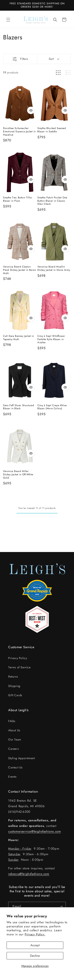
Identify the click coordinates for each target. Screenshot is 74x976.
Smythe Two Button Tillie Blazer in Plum (17, 199)
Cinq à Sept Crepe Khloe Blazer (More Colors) (52, 407)
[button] (8, 19)
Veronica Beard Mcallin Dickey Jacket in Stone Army (53, 268)
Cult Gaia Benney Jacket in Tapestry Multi (18, 338)
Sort (51, 59)
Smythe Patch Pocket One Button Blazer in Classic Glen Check (52, 201)
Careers (13, 749)
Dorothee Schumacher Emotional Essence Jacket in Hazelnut (19, 131)
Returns (13, 676)
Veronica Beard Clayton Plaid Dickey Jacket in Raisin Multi (19, 270)
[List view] (68, 72)
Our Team (14, 739)
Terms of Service (19, 667)
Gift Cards (15, 695)
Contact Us (15, 767)
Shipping (14, 686)
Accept (35, 945)
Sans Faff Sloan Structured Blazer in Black (18, 407)
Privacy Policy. (35, 934)
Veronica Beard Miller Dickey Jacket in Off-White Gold (18, 474)
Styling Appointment (21, 758)
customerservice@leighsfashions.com (34, 831)
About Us (14, 730)
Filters (24, 59)
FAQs (11, 721)
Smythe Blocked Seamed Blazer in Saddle (51, 130)
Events (12, 777)
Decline (35, 955)
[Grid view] (58, 72)
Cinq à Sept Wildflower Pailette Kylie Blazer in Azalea (51, 339)
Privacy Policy (17, 658)
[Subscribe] (61, 906)
